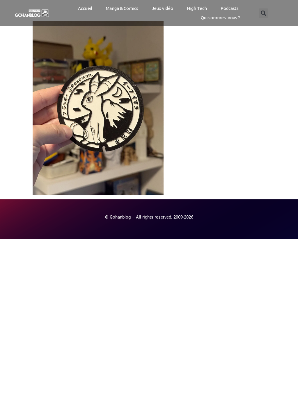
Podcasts (230, 8)
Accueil (85, 8)
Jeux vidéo (162, 8)
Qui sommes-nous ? (220, 17)
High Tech (197, 8)
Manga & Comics (122, 8)
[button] (263, 13)
